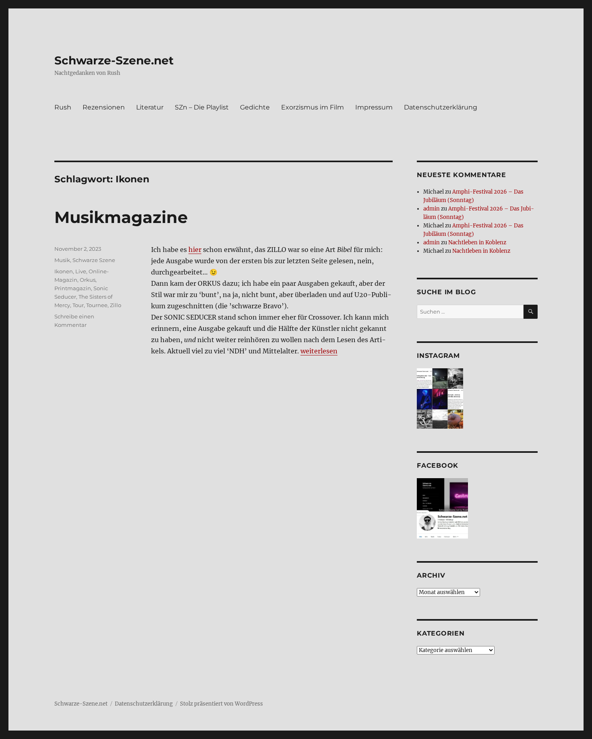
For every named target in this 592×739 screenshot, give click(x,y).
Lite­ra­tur (150, 107)
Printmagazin (72, 288)
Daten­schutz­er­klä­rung (440, 107)
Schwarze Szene (93, 260)
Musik (62, 260)
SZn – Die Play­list (202, 107)
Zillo (115, 305)
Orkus (87, 280)
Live (80, 271)
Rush (62, 107)
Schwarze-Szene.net (114, 60)
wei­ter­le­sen (318, 351)
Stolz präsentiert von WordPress (221, 703)
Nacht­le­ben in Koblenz (477, 242)
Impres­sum (374, 107)
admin (431, 208)
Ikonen (63, 271)
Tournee (97, 305)
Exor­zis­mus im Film (312, 107)
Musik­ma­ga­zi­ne (121, 217)
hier (194, 250)
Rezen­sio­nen (104, 107)
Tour (78, 305)
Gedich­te (255, 107)
